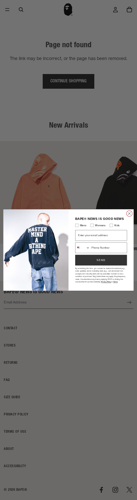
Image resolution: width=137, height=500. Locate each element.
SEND (101, 259)
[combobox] (83, 248)
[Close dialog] (129, 213)
